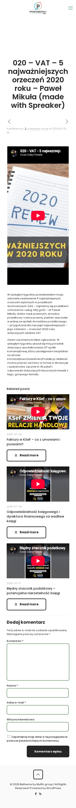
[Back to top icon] (38, 774)
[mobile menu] (70, 8)
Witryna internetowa (20, 719)
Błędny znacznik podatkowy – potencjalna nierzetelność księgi (33, 590)
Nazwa (12, 685)
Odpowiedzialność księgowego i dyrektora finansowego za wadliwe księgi (35, 516)
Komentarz (15, 641)
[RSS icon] (40, 794)
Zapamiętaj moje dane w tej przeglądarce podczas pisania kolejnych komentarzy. (37, 739)
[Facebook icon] (35, 794)
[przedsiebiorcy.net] (38, 8)
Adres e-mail (16, 702)
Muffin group (44, 784)
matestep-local (37, 129)
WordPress (53, 788)
